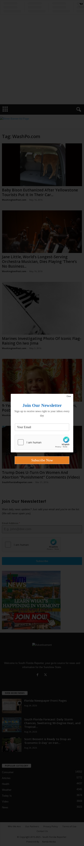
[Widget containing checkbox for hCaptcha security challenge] (42, 442)
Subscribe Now (42, 460)
